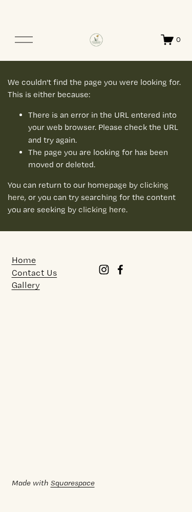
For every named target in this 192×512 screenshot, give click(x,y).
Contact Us (34, 273)
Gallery (26, 285)
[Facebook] (120, 269)
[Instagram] (104, 269)
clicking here (102, 209)
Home (24, 260)
